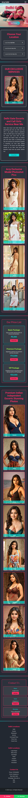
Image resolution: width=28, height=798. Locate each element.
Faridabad (14, 760)
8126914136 (15, 690)
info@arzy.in (15, 701)
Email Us (15, 703)
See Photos (14, 23)
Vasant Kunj (14, 741)
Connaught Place (14, 737)
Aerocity (14, 735)
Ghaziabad (14, 762)
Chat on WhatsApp (15, 711)
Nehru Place (14, 752)
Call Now (15, 693)
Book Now (14, 340)
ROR (14, 782)
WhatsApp (22, 796)
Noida (14, 756)
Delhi (14, 729)
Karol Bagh (14, 754)
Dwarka (14, 731)
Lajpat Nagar (14, 750)
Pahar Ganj (14, 739)
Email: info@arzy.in (14, 774)
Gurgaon (14, 758)
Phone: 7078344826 (14, 772)
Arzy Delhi (5, 2)
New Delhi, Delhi (14, 776)
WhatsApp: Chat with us (14, 778)
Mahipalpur (14, 733)
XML (14, 780)
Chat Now (15, 714)
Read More (14, 155)
